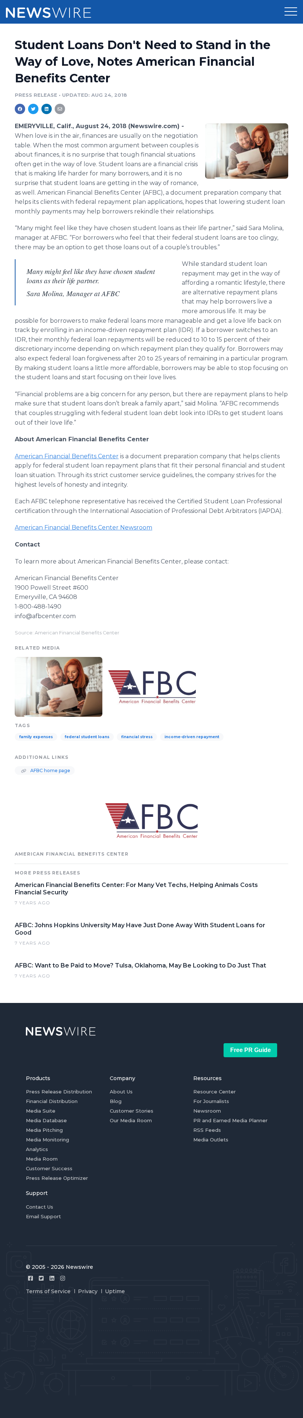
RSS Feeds (207, 1130)
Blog (116, 1101)
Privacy (88, 1291)
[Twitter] (41, 1278)
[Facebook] (30, 1278)
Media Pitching (44, 1130)
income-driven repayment (191, 736)
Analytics (37, 1149)
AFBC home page (49, 770)
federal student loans (87, 736)
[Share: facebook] (20, 109)
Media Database (46, 1120)
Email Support (43, 1216)
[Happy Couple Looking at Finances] (246, 150)
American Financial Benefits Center (67, 456)
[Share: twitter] (33, 109)
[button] (291, 11)
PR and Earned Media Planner (230, 1120)
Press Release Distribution (59, 1092)
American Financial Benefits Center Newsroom (83, 527)
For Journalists (211, 1101)
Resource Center (214, 1092)
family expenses (36, 736)
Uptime (115, 1291)
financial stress (137, 736)
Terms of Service (48, 1291)
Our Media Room (131, 1120)
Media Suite (40, 1111)
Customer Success (49, 1168)
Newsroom (207, 1111)
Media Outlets (210, 1140)
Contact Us (39, 1207)
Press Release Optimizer (57, 1178)
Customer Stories (131, 1111)
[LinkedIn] (52, 1278)
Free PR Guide (250, 1050)
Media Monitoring (47, 1140)
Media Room (42, 1159)
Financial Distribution (52, 1101)
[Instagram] (62, 1278)
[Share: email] (60, 109)
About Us (121, 1092)
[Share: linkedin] (47, 109)
